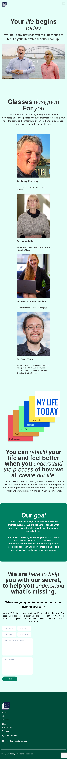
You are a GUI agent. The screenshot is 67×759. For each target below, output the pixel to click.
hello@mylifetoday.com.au (16, 741)
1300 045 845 (11, 736)
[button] (63, 3)
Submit (10, 679)
